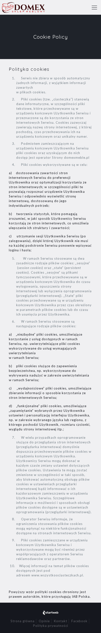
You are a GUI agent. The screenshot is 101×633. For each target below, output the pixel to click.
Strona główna (23, 621)
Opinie (44, 621)
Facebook (79, 621)
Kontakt (60, 621)
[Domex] (23, 7)
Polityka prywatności (50, 626)
